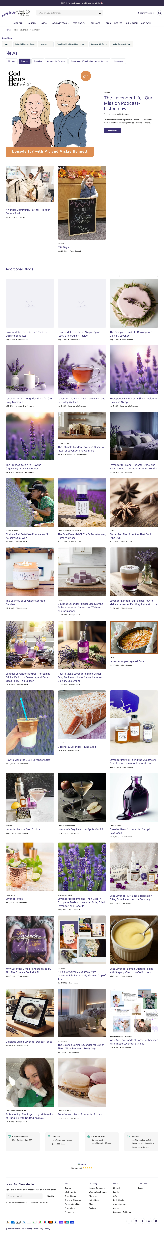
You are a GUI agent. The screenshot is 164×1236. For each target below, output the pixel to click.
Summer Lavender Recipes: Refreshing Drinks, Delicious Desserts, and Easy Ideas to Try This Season (28, 677)
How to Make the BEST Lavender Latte (28, 759)
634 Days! (64, 247)
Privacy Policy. (43, 1202)
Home (8, 30)
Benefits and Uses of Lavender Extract (80, 1114)
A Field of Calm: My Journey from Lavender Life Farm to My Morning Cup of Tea (82, 975)
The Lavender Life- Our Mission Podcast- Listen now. (128, 103)
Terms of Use (32, 1202)
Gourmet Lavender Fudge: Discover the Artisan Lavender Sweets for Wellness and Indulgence (80, 607)
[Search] (100, 12)
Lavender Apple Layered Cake (127, 661)
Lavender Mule (14, 898)
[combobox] (69, 13)
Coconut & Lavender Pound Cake (77, 746)
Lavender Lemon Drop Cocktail (23, 829)
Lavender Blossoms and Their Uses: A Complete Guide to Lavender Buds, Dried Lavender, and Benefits (81, 902)
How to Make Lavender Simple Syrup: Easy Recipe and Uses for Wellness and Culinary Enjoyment (80, 677)
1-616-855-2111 (58, 1144)
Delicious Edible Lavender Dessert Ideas (29, 1041)
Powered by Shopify (41, 1228)
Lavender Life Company (22, 1228)
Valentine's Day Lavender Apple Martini (80, 829)
